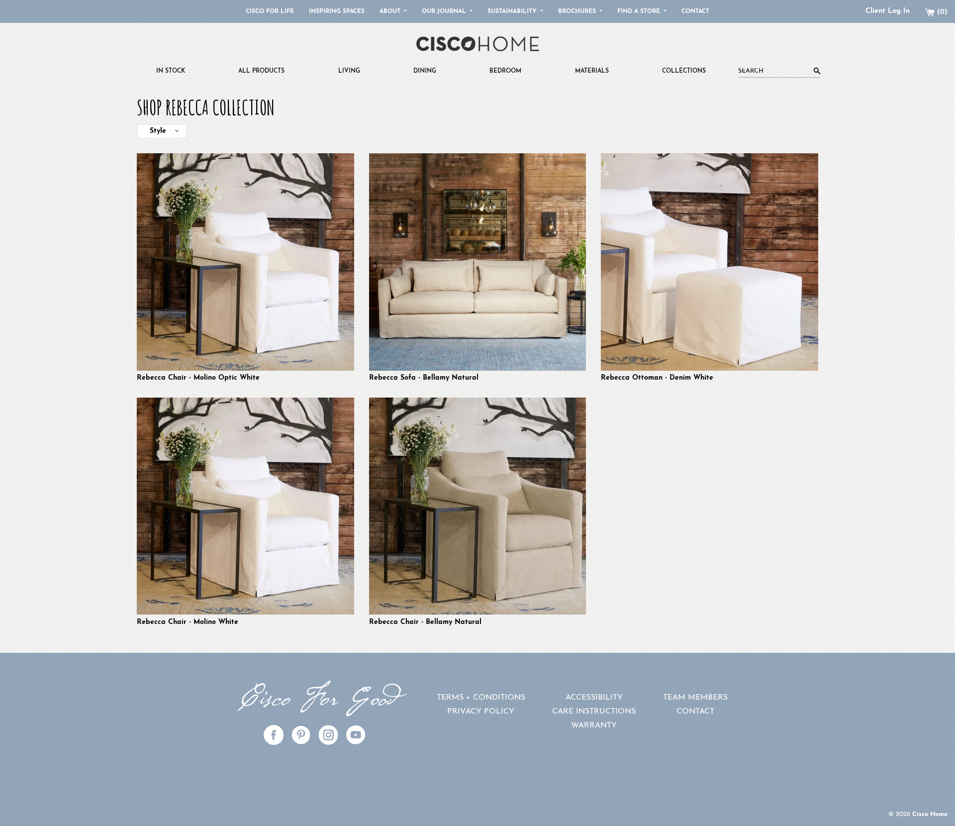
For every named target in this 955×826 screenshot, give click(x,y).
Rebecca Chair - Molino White (187, 622)
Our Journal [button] (445, 11)
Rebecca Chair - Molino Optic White (198, 378)
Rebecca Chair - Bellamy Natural (425, 622)
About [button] (391, 11)
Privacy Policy (480, 712)
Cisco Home (930, 814)
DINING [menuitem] (424, 71)
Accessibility (594, 698)
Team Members (695, 698)
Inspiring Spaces (337, 11)
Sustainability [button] (513, 11)
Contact (695, 11)
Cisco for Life (270, 11)
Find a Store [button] (639, 11)
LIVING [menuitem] (349, 71)
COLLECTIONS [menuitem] (684, 71)
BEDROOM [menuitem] (505, 71)
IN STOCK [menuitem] (170, 71)
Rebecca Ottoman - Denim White (657, 378)
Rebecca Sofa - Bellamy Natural (423, 378)
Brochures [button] (578, 11)
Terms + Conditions (481, 698)
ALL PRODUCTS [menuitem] (261, 71)
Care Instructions (594, 712)
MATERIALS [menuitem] (592, 71)
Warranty (594, 725)
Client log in (887, 11)
